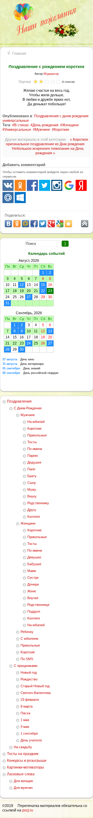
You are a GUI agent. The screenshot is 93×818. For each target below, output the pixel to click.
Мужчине (28, 415)
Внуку (32, 496)
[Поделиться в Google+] (51, 223)
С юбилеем (29, 638)
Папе (31, 469)
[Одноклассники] (20, 185)
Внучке (32, 598)
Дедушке (34, 462)
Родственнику (38, 503)
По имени (34, 449)
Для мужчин (23, 788)
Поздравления (19, 401)
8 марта (27, 706)
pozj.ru (27, 810)
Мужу (31, 489)
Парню (32, 455)
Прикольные (37, 435)
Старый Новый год (35, 686)
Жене (31, 591)
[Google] (68, 185)
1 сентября (29, 733)
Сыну (31, 483)
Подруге (33, 611)
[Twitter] (44, 185)
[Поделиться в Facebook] (34, 223)
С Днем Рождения (28, 408)
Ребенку (27, 632)
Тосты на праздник (22, 754)
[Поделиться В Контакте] (8, 223)
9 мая (25, 727)
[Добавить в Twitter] (42, 223)
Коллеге (33, 516)
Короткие (34, 428)
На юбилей (35, 422)
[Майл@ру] (8, 197)
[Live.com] (20, 197)
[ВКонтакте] (8, 185)
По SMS (27, 659)
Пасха (25, 713)
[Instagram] (56, 185)
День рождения (45, 125)
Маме (31, 571)
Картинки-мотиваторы (25, 767)
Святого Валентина (36, 693)
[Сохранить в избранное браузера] (68, 223)
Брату (32, 476)
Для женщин (23, 781)
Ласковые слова (21, 774)
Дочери (33, 584)
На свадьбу (23, 747)
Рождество (29, 679)
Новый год (29, 672)
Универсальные (18, 129)
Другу (31, 510)
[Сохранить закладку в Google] (59, 223)
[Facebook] (32, 185)
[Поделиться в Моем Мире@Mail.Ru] (25, 223)
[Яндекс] (81, 185)
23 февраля (30, 699)
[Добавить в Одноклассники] (17, 223)
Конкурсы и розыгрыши (26, 760)
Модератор (51, 73)
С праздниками (25, 666)
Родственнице (38, 605)
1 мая (25, 720)
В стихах (21, 125)
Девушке (34, 557)
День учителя (31, 740)
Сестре (33, 577)
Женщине (28, 523)
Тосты (32, 442)
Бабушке (34, 564)
